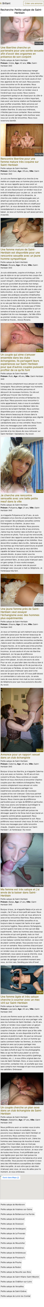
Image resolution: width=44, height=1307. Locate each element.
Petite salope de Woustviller (13, 1243)
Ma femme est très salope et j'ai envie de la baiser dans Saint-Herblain (20, 892)
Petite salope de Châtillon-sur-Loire (16, 1281)
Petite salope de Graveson (12, 1224)
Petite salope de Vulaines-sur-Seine (16, 1209)
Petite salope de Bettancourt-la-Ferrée (17, 1214)
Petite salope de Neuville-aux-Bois (16, 1272)
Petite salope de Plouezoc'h (13, 1257)
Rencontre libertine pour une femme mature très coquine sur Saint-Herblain (20, 161)
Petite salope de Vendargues (13, 1228)
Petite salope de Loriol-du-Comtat (15, 1296)
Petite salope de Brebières (12, 1248)
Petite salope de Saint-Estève (13, 1291)
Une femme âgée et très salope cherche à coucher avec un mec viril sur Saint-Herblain (20, 999)
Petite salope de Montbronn (13, 1204)
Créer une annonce (33, 3)
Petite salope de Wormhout (12, 1238)
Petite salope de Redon (11, 1267)
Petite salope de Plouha (11, 1262)
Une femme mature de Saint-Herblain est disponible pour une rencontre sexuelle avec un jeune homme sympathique (20, 254)
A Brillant (5, 3)
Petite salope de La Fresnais (13, 1233)
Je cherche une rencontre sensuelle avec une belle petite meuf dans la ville (19, 498)
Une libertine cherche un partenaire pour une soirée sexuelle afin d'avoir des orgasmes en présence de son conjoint (22, 52)
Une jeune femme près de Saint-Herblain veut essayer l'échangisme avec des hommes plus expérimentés (20, 613)
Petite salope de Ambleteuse (13, 1253)
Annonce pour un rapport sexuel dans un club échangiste (20, 756)
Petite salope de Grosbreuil (12, 1219)
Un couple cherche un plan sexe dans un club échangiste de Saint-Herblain (21, 1110)
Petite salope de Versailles (12, 1286)
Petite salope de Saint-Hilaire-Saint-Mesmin (20, 1277)
